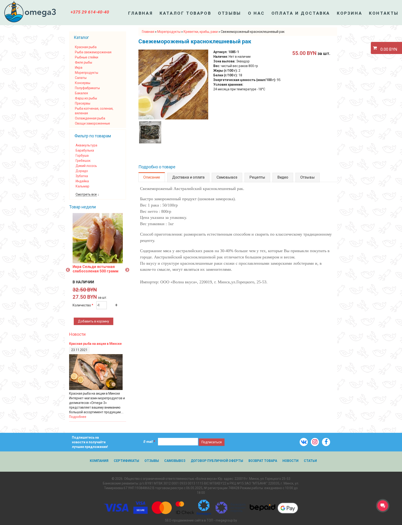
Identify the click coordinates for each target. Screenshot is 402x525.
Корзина (349, 13)
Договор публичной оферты (217, 461)
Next (127, 270)
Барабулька (85, 150)
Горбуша (82, 155)
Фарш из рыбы (86, 98)
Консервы (82, 83)
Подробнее (77, 417)
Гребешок (83, 161)
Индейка (82, 181)
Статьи (310, 461)
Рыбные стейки (86, 57)
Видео (282, 177)
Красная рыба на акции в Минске (95, 343)
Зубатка (82, 176)
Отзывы (229, 13)
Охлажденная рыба (90, 118)
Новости (77, 334)
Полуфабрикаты (87, 88)
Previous (68, 270)
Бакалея (81, 93)
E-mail (149, 442)
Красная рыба (86, 47)
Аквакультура (86, 145)
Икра (78, 67)
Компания (99, 461)
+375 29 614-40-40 (89, 12)
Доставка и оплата (188, 177)
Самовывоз (227, 177)
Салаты (81, 78)
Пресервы (82, 103)
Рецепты (257, 177)
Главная (140, 13)
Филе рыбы (83, 62)
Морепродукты (86, 73)
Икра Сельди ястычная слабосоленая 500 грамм (95, 268)
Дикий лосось (86, 166)
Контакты (384, 13)
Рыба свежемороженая (93, 52)
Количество (83, 305)
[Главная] (30, 11)
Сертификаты (126, 461)
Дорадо (82, 171)
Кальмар (82, 186)
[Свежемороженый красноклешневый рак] (173, 118)
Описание (154, 177)
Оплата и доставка (300, 13)
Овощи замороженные (92, 123)
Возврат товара (262, 461)
